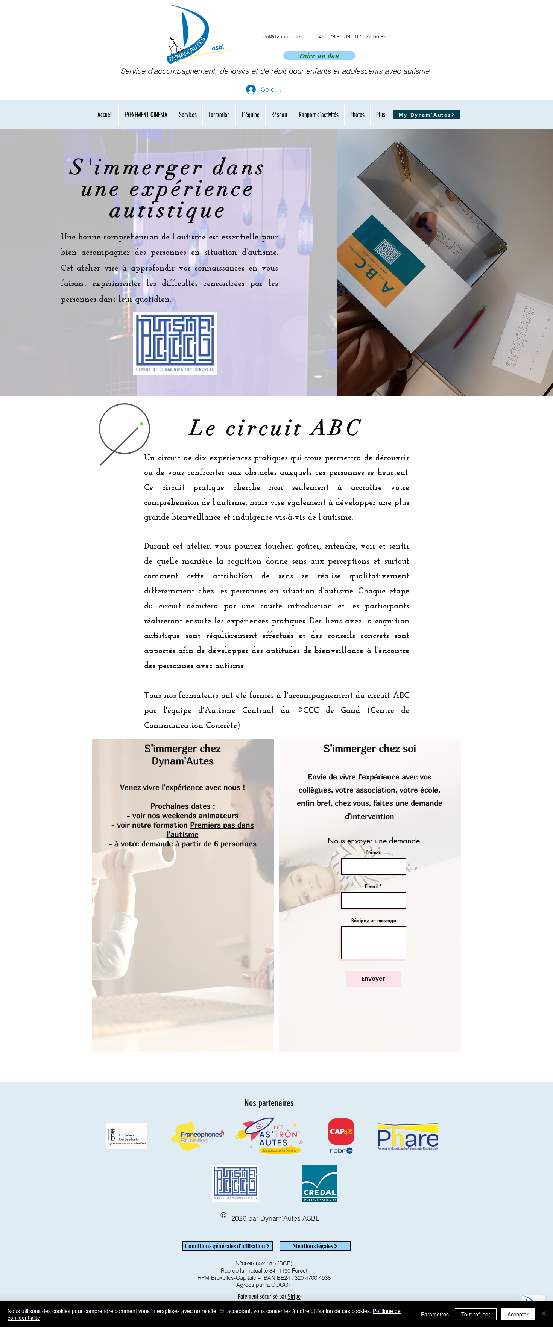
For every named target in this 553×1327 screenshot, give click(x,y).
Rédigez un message (373, 920)
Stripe (294, 1296)
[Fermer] (543, 1314)
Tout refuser (475, 1314)
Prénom (373, 852)
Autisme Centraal (239, 711)
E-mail (371, 886)
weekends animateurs (200, 815)
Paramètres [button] (435, 1314)
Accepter (518, 1314)
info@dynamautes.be (285, 36)
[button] (187, 115)
